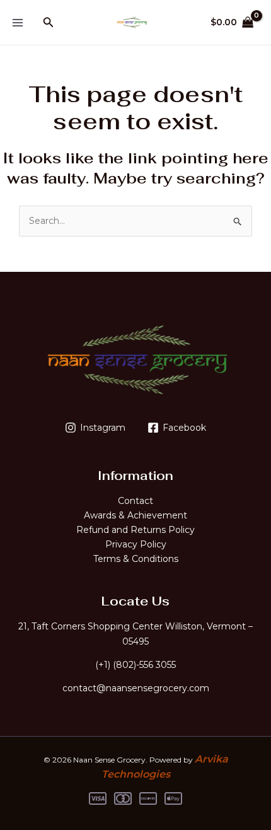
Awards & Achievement (135, 515)
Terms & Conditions (135, 558)
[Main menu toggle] (17, 22)
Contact (135, 500)
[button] (48, 23)
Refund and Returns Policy (135, 529)
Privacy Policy (135, 544)
